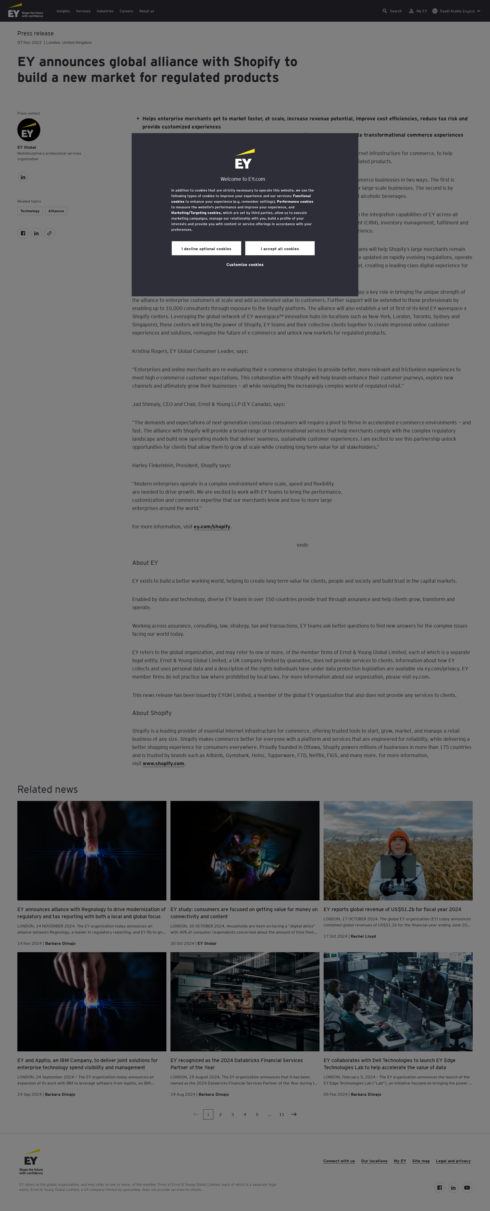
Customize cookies (245, 264)
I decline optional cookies (206, 248)
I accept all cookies (280, 248)
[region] (245, 214)
